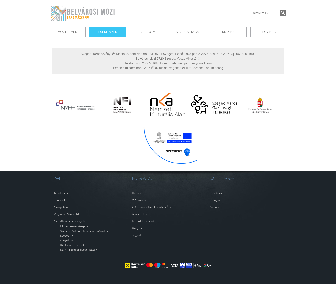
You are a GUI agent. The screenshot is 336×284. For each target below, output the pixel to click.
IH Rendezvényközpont (74, 226)
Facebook (216, 193)
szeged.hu (66, 240)
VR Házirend (140, 200)
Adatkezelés (139, 214)
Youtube (215, 207)
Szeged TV (67, 235)
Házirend (137, 193)
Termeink (60, 200)
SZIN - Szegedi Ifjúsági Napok (78, 249)
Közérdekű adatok (143, 221)
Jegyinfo (137, 235)
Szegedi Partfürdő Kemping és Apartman (85, 230)
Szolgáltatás (188, 32)
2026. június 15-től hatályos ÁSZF (153, 207)
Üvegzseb (138, 228)
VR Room (147, 32)
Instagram (216, 200)
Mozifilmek (67, 32)
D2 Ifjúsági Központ (72, 244)
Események (107, 32)
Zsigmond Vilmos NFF (68, 214)
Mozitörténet (62, 193)
